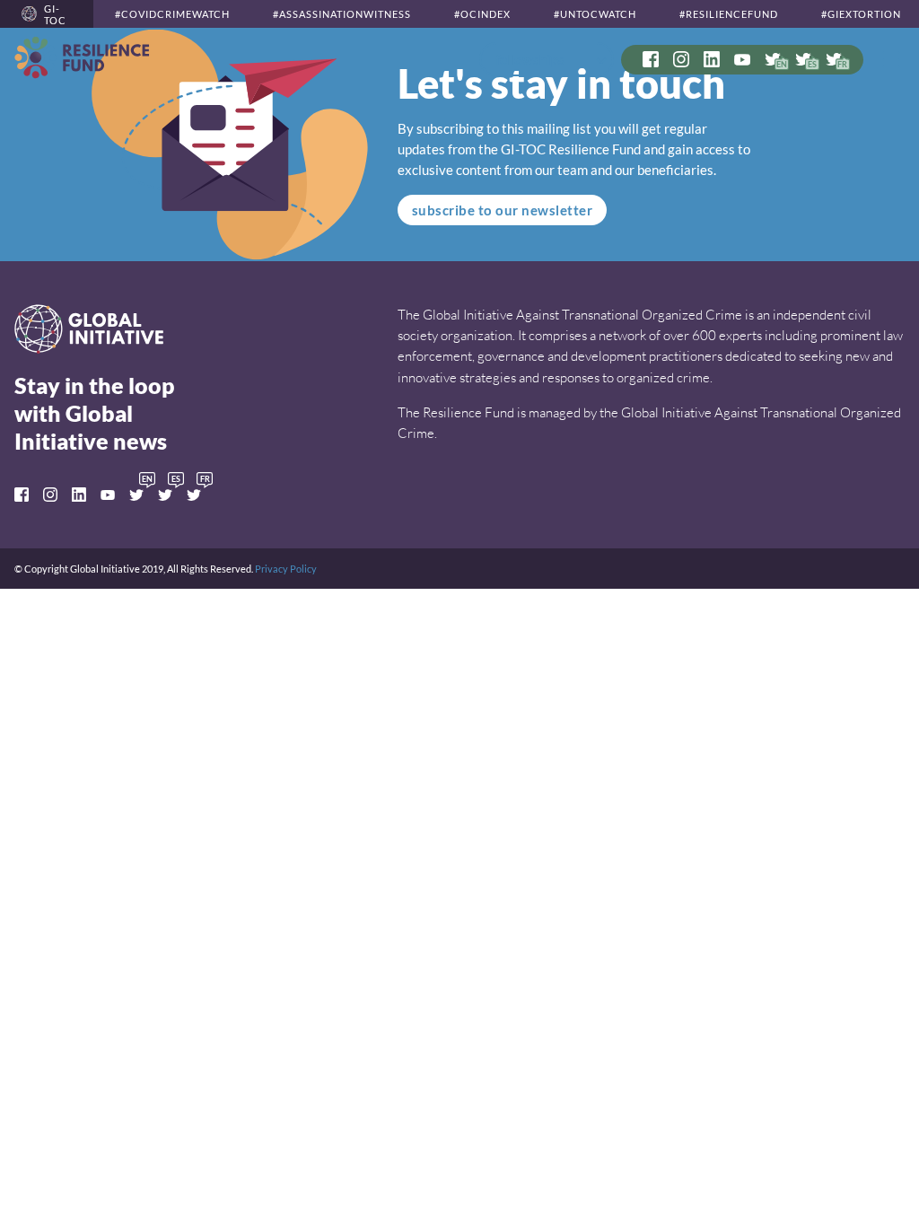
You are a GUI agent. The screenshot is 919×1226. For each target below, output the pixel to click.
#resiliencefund (728, 14)
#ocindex (482, 14)
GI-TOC (55, 14)
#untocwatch (595, 14)
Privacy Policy (286, 568)
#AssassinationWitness (342, 14)
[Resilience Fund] (82, 57)
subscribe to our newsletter (502, 210)
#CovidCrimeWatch (172, 14)
